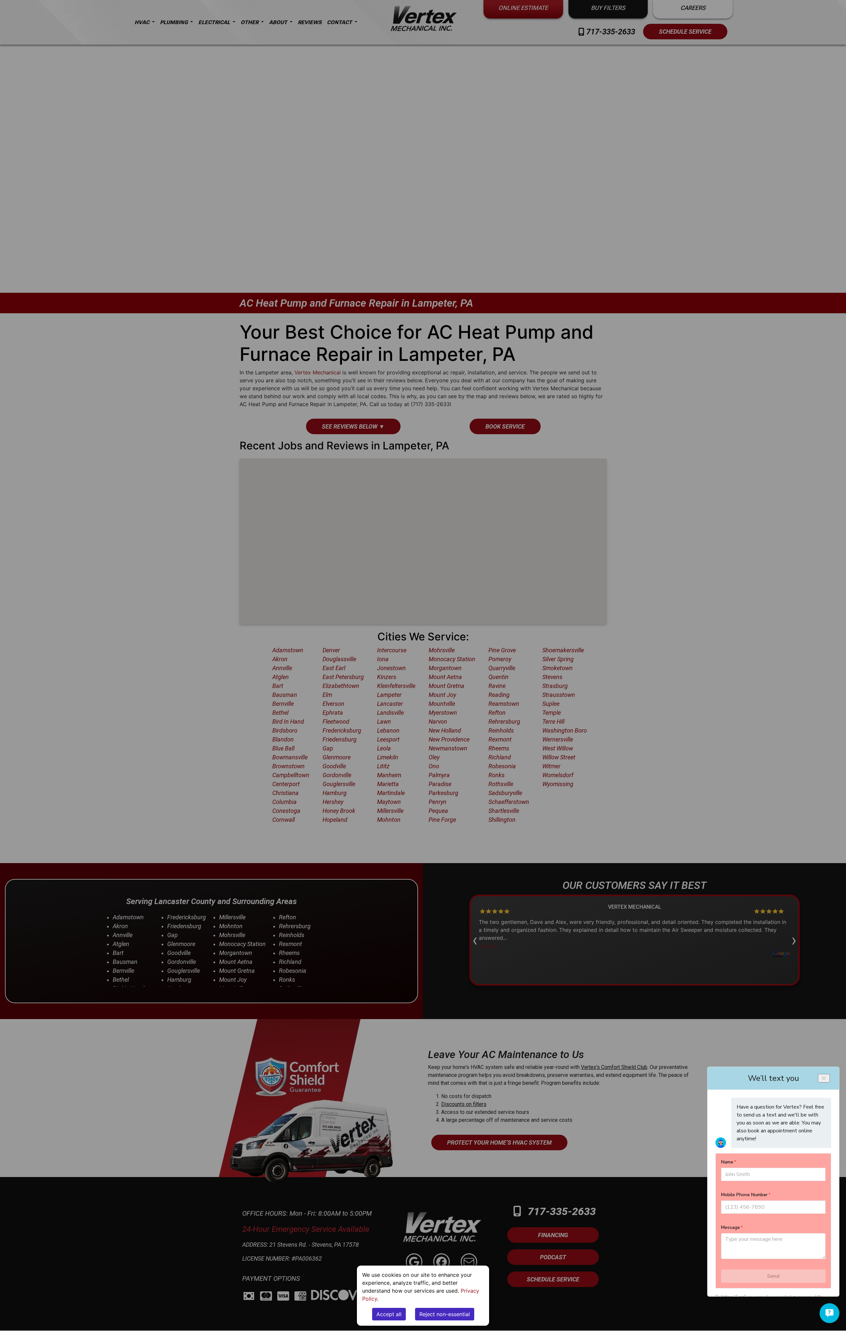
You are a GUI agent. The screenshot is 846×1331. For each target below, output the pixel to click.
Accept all (389, 1314)
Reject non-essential (444, 1314)
